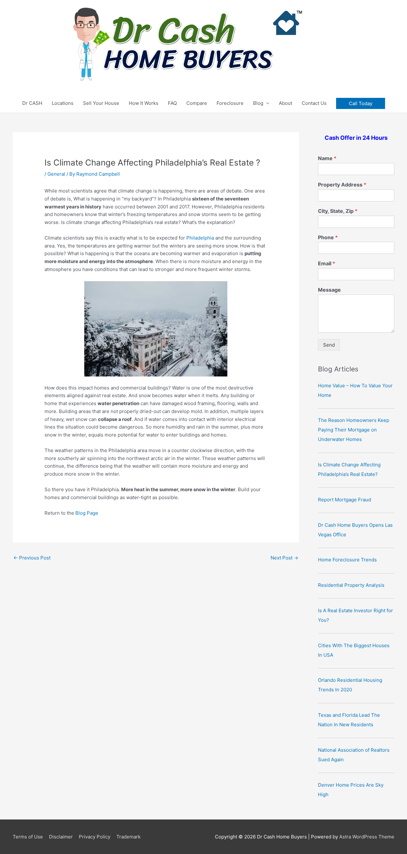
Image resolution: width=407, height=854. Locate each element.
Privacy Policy (94, 837)
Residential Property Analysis (351, 585)
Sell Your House (101, 103)
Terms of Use (28, 837)
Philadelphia (200, 238)
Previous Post (32, 558)
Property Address (342, 184)
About (285, 103)
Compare (196, 103)
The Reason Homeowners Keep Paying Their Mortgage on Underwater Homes (353, 429)
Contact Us (314, 103)
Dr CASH (32, 103)
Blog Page (86, 513)
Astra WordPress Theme (366, 837)
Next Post (284, 558)
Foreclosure (230, 103)
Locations (62, 103)
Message (329, 290)
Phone (328, 237)
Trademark (128, 837)
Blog (258, 103)
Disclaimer (61, 837)
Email (326, 263)
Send (329, 345)
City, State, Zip (337, 211)
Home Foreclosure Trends (347, 560)
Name (327, 158)
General (56, 174)
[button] (360, 103)
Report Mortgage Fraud (344, 500)
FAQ (172, 103)
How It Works (143, 103)
